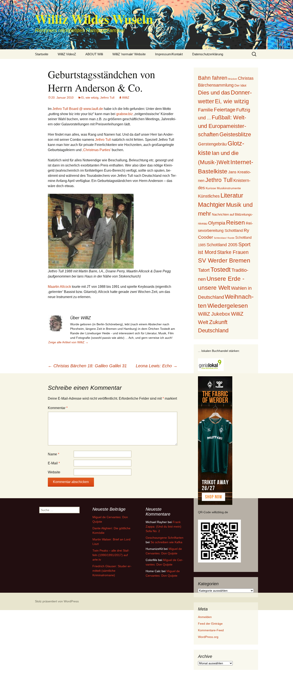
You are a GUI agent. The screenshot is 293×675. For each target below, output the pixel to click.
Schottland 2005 (222, 244)
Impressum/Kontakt (169, 54)
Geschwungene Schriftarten (164, 537)
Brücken (232, 79)
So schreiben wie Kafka (166, 542)
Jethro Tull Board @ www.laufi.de (77, 109)
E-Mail (54, 463)
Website (54, 472)
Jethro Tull (107, 97)
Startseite (41, 54)
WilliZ (125, 97)
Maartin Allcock (59, 286)
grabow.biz (124, 114)
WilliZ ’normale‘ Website (129, 54)
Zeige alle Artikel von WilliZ (68, 342)
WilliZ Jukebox (214, 314)
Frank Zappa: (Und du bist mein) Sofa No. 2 (163, 526)
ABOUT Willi (94, 54)
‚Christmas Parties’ (96, 150)
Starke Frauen (233, 252)
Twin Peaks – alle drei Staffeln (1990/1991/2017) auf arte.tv (110, 555)
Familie (205, 109)
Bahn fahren (212, 78)
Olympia (216, 223)
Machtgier (211, 204)
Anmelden (205, 617)
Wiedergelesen (227, 305)
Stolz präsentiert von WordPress (57, 601)
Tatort (204, 270)
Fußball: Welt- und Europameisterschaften (222, 125)
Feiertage (224, 109)
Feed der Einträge (210, 623)
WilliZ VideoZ (67, 54)
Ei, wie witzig (89, 97)
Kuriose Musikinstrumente (223, 188)
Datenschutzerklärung (207, 54)
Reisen (235, 222)
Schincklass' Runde (224, 238)
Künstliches (209, 196)
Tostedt (220, 269)
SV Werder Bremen (224, 260)
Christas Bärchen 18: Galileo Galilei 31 (87, 365)
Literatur (232, 195)
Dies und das (214, 93)
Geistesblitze (235, 134)
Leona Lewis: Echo (156, 365)
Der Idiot (240, 85)
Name (53, 454)
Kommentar (58, 408)
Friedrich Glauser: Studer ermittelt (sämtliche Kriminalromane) (111, 570)
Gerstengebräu (212, 144)
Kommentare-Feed (211, 630)
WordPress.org (208, 637)
